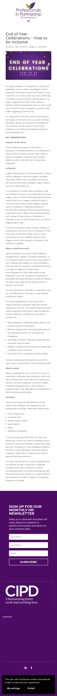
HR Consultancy (14, 624)
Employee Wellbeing (18, 635)
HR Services (11, 628)
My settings (13, 688)
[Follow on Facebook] (31, 667)
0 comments (41, 46)
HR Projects (11, 648)
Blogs (31, 46)
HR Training (11, 651)
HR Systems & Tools (16, 655)
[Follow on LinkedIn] (25, 667)
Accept (31, 688)
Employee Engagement (19, 632)
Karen (10, 46)
